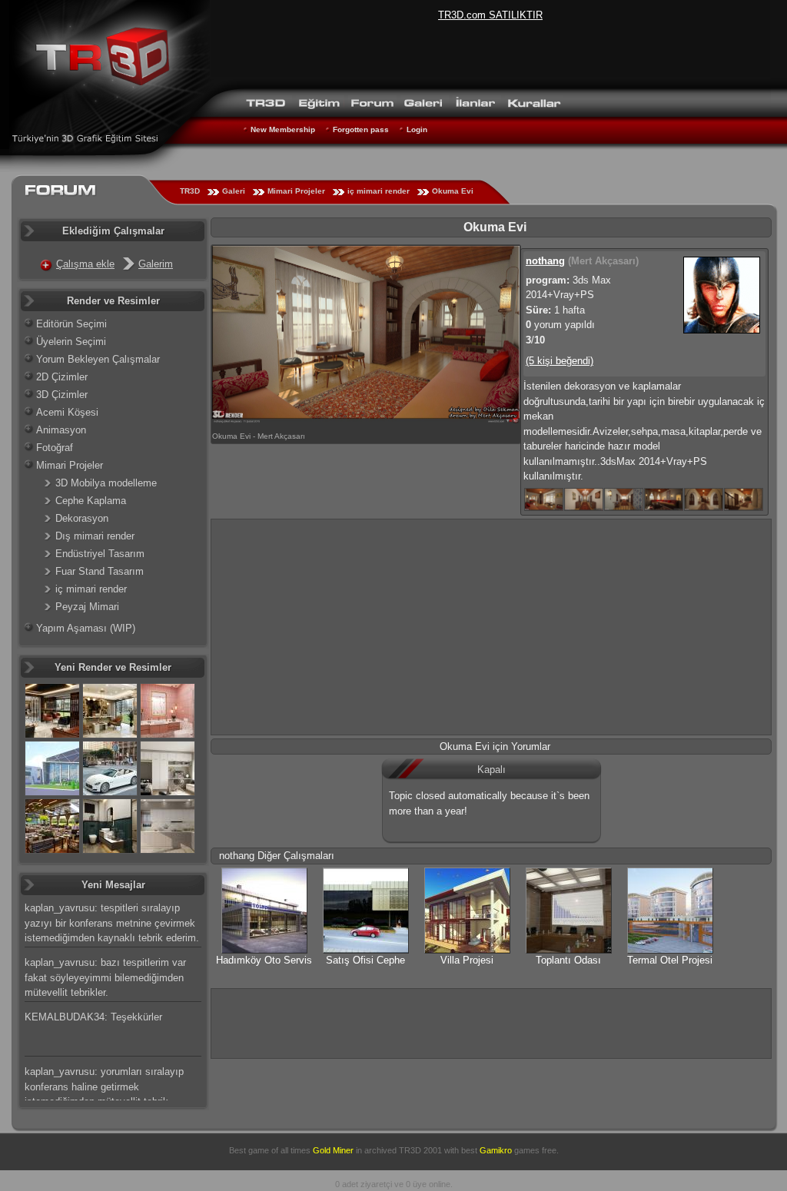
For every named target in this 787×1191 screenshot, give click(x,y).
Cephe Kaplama (90, 500)
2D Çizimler (62, 377)
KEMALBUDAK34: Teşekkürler (93, 1017)
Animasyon (61, 430)
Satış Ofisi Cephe (365, 960)
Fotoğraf (54, 447)
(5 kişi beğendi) (559, 361)
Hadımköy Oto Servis (264, 960)
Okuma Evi (452, 191)
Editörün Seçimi (71, 324)
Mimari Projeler (296, 191)
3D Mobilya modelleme (106, 483)
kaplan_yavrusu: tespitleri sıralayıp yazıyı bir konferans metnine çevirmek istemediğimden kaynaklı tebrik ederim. (112, 923)
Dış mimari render (94, 536)
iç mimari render (378, 191)
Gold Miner (333, 1150)
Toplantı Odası (568, 960)
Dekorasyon (81, 518)
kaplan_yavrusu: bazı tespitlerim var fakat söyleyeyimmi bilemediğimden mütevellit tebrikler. (105, 977)
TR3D (190, 191)
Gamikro (496, 1150)
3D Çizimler (62, 394)
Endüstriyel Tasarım (99, 553)
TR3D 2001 (420, 1150)
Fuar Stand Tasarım (99, 571)
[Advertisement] (491, 627)
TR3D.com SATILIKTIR (490, 15)
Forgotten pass (361, 129)
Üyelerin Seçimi (71, 341)
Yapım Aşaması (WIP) (85, 628)
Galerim (155, 264)
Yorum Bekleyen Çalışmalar (98, 359)
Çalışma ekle (85, 264)
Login (417, 129)
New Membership (283, 129)
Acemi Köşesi (67, 412)
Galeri (233, 191)
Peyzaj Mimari (87, 606)
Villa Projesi (466, 960)
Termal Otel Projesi (669, 960)
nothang (545, 261)
